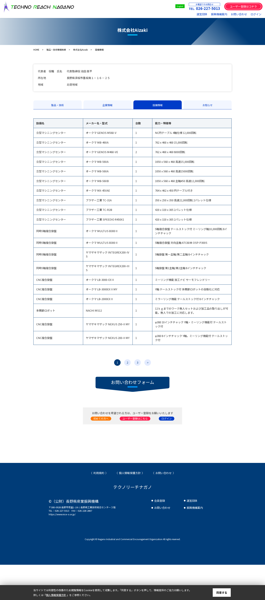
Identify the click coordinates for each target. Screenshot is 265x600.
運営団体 (201, 14)
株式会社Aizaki (80, 49)
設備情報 (158, 105)
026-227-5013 (208, 8)
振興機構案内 (219, 14)
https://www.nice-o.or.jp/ (62, 514)
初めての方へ (101, 418)
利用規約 (98, 473)
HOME (36, 49)
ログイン (256, 14)
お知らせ (207, 105)
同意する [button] (221, 592)
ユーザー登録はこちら (135, 418)
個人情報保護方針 (130, 473)
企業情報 (107, 105)
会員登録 (159, 500)
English (180, 6)
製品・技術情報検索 (56, 49)
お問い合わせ (239, 14)
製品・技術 (57, 105)
